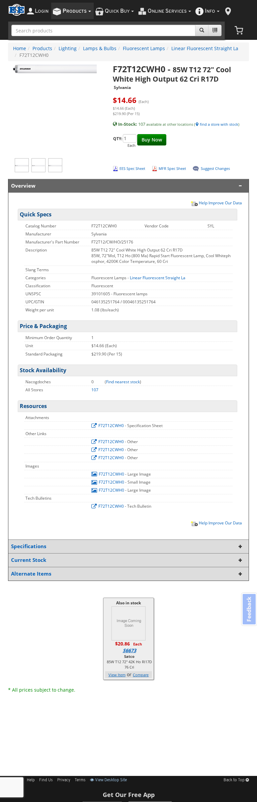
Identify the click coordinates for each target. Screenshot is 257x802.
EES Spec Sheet (132, 168)
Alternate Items (31, 574)
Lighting (68, 48)
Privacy (63, 780)
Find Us (46, 780)
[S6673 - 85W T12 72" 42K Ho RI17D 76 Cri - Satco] (128, 622)
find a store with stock (218, 124)
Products (42, 48)
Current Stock (28, 560)
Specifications (28, 546)
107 (94, 390)
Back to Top (235, 780)
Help (31, 780)
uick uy (118, 11)
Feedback (249, 608)
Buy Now (152, 139)
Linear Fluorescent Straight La (204, 48)
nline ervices (168, 11)
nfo (210, 11)
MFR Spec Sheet (172, 168)
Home (19, 48)
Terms (80, 780)
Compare (141, 674)
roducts (75, 11)
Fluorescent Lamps (144, 48)
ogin (42, 11)
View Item (116, 674)
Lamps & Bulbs (99, 48)
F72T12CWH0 (111, 425)
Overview (23, 186)
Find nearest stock (123, 382)
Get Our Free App (129, 795)
